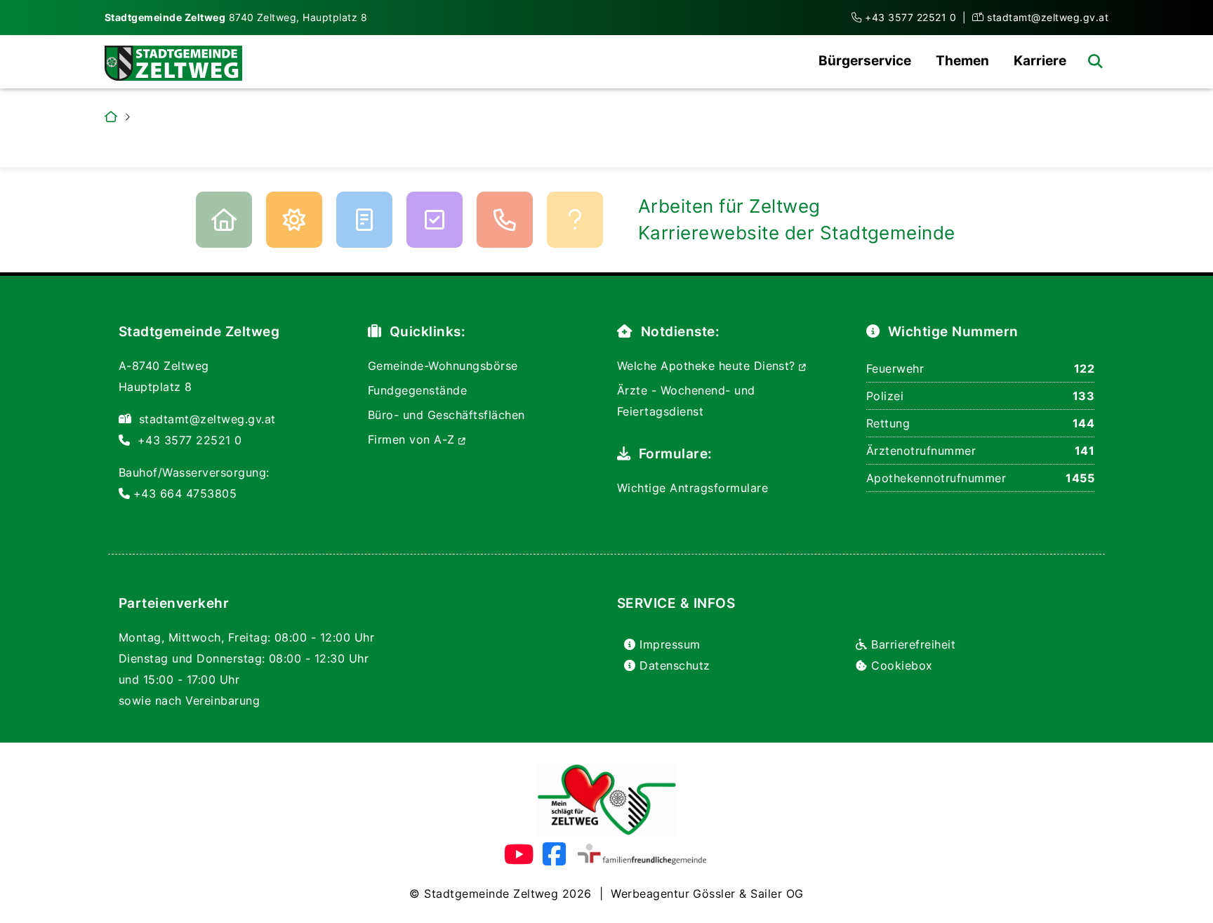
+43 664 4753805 (185, 493)
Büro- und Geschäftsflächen (446, 415)
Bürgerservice (864, 61)
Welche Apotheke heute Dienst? (708, 366)
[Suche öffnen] (1095, 61)
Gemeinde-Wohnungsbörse (443, 366)
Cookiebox (901, 665)
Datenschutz (674, 665)
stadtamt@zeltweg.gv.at (1047, 17)
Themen (962, 61)
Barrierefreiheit (913, 644)
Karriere (1040, 61)
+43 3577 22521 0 (910, 17)
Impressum (669, 644)
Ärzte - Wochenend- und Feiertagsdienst (686, 400)
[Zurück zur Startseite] (111, 117)
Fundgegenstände (417, 390)
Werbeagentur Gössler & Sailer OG (707, 894)
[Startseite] (172, 61)
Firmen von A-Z (413, 439)
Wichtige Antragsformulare (692, 488)
